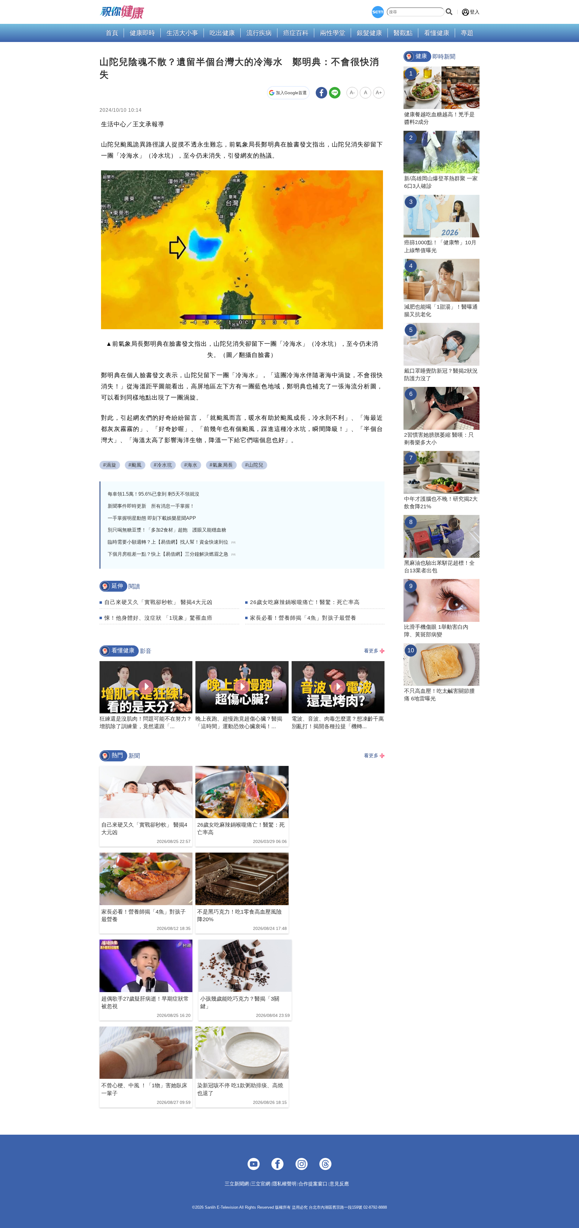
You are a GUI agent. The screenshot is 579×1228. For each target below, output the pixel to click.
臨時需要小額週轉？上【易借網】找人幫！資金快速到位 (172, 542)
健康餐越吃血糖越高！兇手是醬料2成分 (439, 118)
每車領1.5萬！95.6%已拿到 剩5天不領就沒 (153, 494)
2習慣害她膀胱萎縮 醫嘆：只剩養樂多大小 (439, 438)
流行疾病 (259, 33)
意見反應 (339, 1183)
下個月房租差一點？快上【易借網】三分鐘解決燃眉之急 (172, 554)
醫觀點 (403, 33)
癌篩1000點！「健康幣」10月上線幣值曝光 (440, 246)
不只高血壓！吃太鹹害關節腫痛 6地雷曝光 (439, 695)
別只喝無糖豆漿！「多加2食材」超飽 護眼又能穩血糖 (167, 529)
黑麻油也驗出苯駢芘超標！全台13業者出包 (439, 567)
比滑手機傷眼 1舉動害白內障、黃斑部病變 (436, 631)
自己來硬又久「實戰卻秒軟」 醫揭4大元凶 (158, 602)
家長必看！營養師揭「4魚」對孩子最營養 (303, 618)
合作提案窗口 (313, 1183)
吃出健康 (222, 33)
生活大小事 (182, 33)
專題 (467, 33)
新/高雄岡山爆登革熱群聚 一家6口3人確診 (441, 182)
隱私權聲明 (284, 1183)
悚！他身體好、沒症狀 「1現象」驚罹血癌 (158, 618)
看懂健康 (436, 33)
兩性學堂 (332, 33)
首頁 (112, 33)
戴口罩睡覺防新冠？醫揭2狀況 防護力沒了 (441, 374)
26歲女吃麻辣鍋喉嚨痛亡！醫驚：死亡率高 (305, 602)
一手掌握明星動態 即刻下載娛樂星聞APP (152, 518)
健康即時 (142, 33)
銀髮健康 (369, 33)
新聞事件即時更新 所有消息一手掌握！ (151, 506)
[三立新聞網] (378, 12)
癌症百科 (295, 33)
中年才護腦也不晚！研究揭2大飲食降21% (441, 503)
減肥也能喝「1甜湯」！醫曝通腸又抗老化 (441, 310)
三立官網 (260, 1183)
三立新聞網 (237, 1183)
